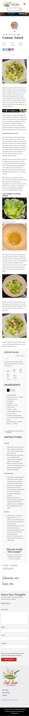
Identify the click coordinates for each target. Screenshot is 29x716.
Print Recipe (13, 44)
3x (14, 390)
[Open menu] (24, 4)
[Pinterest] (9, 49)
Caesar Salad (14, 565)
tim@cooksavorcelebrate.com (10, 700)
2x (11, 390)
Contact (4, 695)
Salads (18, 34)
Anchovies (5, 565)
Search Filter (6, 692)
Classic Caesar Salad (8, 568)
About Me (5, 690)
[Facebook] (3, 49)
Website (3, 643)
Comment (4, 609)
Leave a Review (21, 44)
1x (8, 390)
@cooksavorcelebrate (15, 555)
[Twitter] (6, 49)
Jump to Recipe (4, 43)
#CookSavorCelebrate (14, 559)
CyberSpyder (14, 713)
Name (3, 627)
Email (3, 635)
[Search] (20, 9)
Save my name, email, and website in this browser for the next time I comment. (12, 654)
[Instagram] (12, 49)
